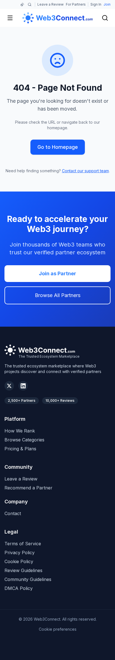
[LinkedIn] (23, 386)
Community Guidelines (27, 579)
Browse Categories (24, 440)
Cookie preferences (57, 629)
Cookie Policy (18, 561)
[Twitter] (9, 386)
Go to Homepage (57, 147)
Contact (12, 513)
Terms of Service (22, 543)
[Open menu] (10, 17)
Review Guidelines (23, 570)
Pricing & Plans (20, 448)
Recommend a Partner (28, 488)
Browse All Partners (57, 295)
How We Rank (19, 431)
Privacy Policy (19, 552)
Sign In (95, 4)
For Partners (76, 4)
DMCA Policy (18, 588)
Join (107, 4)
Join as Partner (57, 273)
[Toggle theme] (22, 4)
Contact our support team (85, 170)
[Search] (30, 4)
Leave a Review (50, 4)
